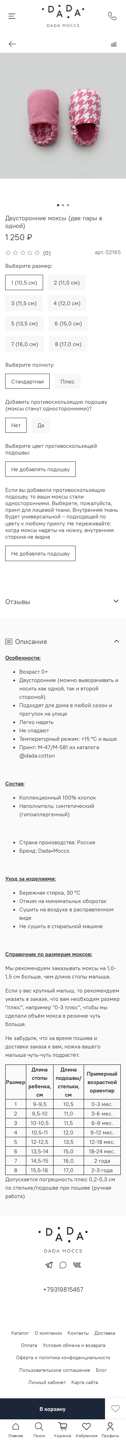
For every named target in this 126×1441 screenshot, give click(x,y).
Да (40, 425)
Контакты (78, 1333)
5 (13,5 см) (24, 323)
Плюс (68, 381)
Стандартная (27, 381)
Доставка (104, 1333)
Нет (16, 425)
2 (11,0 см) (67, 282)
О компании (48, 1333)
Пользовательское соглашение (54, 1370)
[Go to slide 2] (63, 205)
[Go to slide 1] (58, 205)
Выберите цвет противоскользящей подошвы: (51, 449)
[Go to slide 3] (68, 205)
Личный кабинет (47, 1382)
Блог (101, 1370)
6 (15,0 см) (68, 323)
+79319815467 (63, 1289)
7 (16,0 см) (24, 343)
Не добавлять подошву (40, 469)
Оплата (29, 1345)
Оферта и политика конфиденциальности (63, 1357)
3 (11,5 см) (24, 303)
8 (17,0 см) (68, 343)
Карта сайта (84, 1382)
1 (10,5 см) (24, 282)
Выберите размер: (28, 266)
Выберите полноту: (30, 364)
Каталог (20, 1333)
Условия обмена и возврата (74, 1345)
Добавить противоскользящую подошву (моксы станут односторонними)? (56, 405)
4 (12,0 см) (67, 303)
